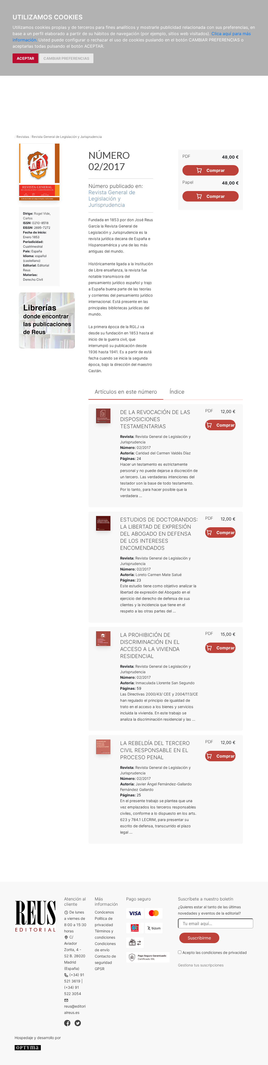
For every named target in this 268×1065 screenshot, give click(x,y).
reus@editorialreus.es (75, 1009)
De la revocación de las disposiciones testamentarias (155, 419)
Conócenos (104, 912)
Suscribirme (199, 938)
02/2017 (143, 447)
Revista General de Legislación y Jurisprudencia (67, 137)
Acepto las (214, 952)
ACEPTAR (25, 58)
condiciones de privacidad (224, 952)
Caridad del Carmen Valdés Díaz (163, 453)
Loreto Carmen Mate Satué (159, 574)
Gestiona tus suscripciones (201, 965)
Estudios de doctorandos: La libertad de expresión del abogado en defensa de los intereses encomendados (159, 534)
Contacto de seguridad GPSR (105, 962)
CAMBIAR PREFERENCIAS (66, 58)
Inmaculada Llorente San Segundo (165, 683)
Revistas (22, 137)
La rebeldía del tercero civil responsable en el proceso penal (155, 750)
